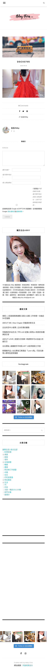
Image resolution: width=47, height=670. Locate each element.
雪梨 (6, 460)
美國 (6, 454)
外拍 (6, 487)
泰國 (6, 467)
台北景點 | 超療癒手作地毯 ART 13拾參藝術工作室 (21, 346)
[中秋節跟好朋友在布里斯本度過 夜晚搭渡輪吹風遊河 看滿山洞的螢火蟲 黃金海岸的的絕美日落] (38, 406)
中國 (6, 472)
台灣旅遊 (7, 462)
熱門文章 (7, 492)
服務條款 (19, 211)
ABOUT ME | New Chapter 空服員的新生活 (18, 323)
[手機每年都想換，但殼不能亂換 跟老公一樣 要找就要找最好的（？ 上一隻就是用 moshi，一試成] (38, 392)
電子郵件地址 (6, 176)
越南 (6, 457)
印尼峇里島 (8, 477)
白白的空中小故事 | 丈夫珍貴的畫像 (15, 327)
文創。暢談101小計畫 (12, 490)
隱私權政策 (11, 211)
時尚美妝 (7, 480)
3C (5, 485)
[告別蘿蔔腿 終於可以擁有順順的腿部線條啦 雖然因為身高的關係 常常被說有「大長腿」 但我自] (23, 406)
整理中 (7, 495)
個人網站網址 (6, 183)
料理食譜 (7, 452)
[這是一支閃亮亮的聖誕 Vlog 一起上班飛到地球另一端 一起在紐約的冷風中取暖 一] (23, 377)
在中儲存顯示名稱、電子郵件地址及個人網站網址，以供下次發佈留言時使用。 (37, 197)
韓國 (6, 465)
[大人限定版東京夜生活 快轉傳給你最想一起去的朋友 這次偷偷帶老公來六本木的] (9, 406)
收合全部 (14, 450)
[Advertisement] (19, 517)
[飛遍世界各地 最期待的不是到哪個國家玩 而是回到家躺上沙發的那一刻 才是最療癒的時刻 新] (9, 377)
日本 (6, 475)
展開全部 (5, 450)
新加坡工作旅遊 (10, 470)
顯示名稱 (5, 170)
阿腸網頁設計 (28, 665)
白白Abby (24, 117)
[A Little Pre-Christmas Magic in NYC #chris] (38, 377)
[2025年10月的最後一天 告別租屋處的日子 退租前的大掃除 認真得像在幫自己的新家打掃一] (23, 392)
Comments (23, 106)
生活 (6, 482)
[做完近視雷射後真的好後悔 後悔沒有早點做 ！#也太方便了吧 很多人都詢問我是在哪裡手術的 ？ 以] (9, 392)
